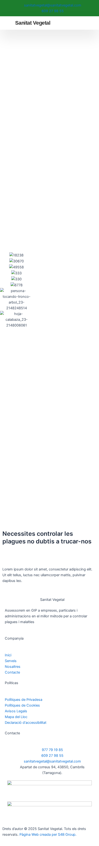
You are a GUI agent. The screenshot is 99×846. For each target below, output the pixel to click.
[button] (89, 23)
